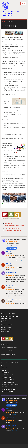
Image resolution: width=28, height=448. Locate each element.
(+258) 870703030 (6, 324)
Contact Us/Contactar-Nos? (14, 231)
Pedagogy (6, 372)
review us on (11, 248)
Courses (4, 370)
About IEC (4, 368)
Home (3, 365)
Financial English (9, 379)
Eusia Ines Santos (11, 286)
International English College (16, 239)
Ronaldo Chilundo (11, 272)
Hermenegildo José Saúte (13, 300)
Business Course (9, 382)
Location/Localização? (12, 228)
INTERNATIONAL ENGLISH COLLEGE (11, 13)
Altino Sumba (10, 252)
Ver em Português (9, 204)
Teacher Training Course (11, 384)
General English (9, 375)
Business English (9, 377)
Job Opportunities (9, 389)
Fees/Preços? (9, 223)
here (17, 153)
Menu (23, 3)
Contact (4, 387)
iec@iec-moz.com (6, 327)
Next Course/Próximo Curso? (14, 226)
